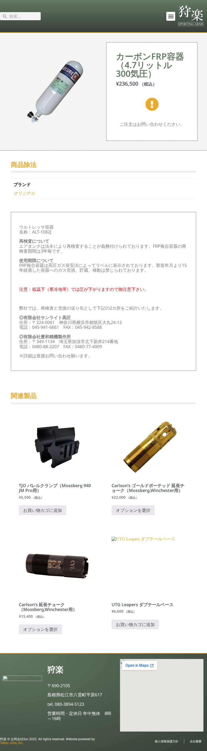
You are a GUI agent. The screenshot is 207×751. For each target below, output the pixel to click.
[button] (170, 16)
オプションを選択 (133, 510)
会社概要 (196, 741)
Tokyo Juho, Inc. (11, 743)
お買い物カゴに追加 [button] (42, 510)
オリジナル (24, 193)
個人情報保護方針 (166, 741)
